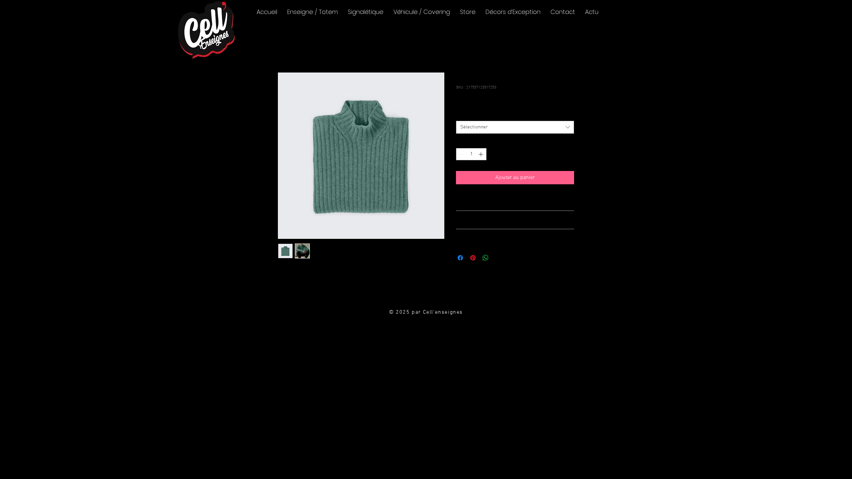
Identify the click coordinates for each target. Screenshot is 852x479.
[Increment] (481, 154)
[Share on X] (498, 258)
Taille (462, 114)
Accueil (286, 48)
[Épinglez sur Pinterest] (473, 258)
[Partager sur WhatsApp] (486, 258)
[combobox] (515, 127)
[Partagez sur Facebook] (460, 258)
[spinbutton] (471, 154)
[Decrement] (461, 154)
